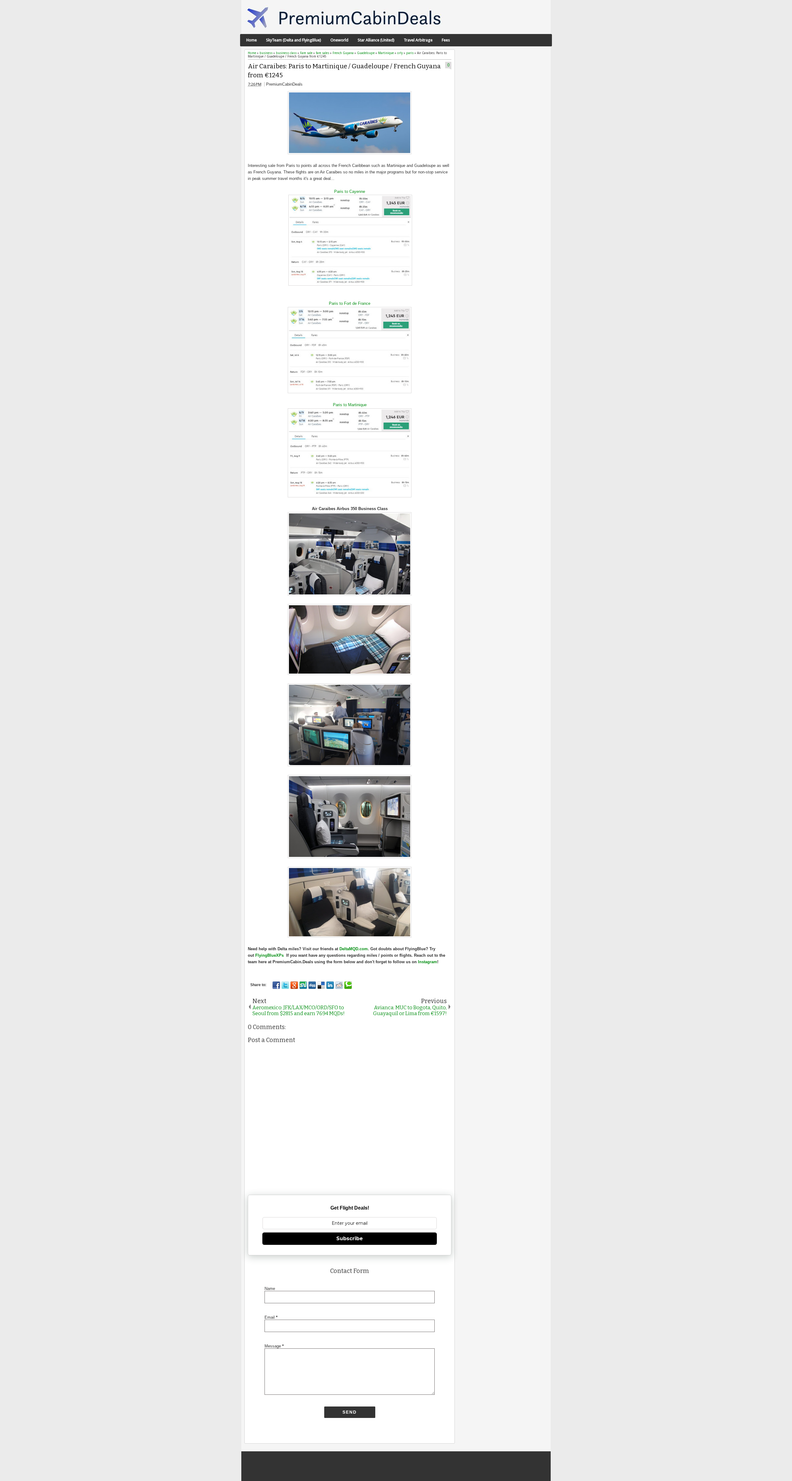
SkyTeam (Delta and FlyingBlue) (293, 40)
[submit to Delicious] (321, 985)
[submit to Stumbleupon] (303, 985)
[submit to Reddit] (339, 985)
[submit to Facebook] (276, 985)
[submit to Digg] (312, 985)
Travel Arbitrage (418, 40)
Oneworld (339, 40)
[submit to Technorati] (348, 985)
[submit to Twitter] (285, 985)
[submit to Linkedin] (330, 985)
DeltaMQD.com (353, 949)
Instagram (427, 962)
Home (251, 40)
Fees (446, 40)
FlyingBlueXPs (269, 955)
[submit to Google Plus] (294, 985)
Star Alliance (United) (376, 40)
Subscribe (349, 1238)
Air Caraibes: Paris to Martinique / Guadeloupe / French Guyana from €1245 (344, 70)
